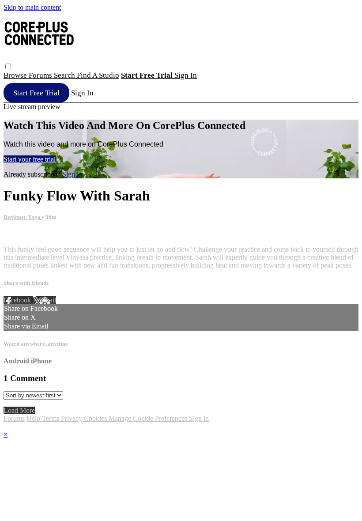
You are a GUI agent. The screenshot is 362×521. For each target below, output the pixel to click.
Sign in (185, 75)
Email (48, 300)
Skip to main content (32, 7)
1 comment (19, 234)
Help (34, 418)
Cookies (96, 418)
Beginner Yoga (23, 217)
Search (65, 75)
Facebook (18, 300)
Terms (51, 418)
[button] (8, 66)
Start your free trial (30, 159)
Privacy (72, 418)
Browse (16, 75)
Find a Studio (98, 75)
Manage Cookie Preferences (149, 418)
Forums (41, 75)
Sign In (82, 93)
